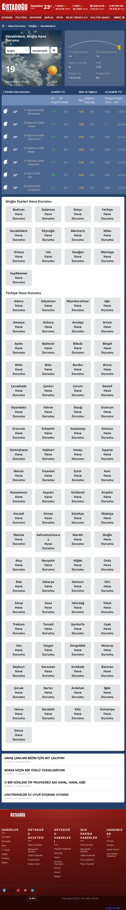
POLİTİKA (21, 17)
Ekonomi (6, 841)
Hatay (78, 454)
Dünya (57, 868)
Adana (19, 305)
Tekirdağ (78, 607)
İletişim (110, 845)
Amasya (19, 326)
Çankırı (48, 390)
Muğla (32, 26)
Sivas (48, 607)
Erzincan (107, 411)
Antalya (78, 326)
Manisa (19, 539)
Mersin (19, 475)
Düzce (19, 734)
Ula (48, 256)
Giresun (107, 433)
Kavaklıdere (46, 26)
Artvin (107, 326)
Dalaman (48, 214)
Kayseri (48, 496)
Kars (107, 475)
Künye (110, 841)
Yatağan (78, 256)
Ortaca (19, 256)
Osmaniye (107, 713)
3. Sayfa (6, 850)
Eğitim (5, 862)
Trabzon (19, 628)
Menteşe (107, 256)
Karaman (48, 671)
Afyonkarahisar (77, 305)
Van (19, 650)
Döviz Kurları (86, 845)
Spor (4, 845)
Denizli (107, 390)
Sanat (57, 857)
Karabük (48, 713)
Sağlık (5, 854)
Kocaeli (19, 518)
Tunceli (48, 628)
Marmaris (78, 235)
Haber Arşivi (34, 864)
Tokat (107, 607)
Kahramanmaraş (48, 541)
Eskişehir (48, 433)
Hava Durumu (15, 26)
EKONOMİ (35, 17)
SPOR (59, 17)
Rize (19, 586)
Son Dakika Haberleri (112, 855)
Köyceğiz (48, 235)
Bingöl (107, 348)
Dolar (60, 6)
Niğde (78, 565)
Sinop (19, 607)
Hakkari (48, 454)
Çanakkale (18, 390)
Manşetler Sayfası (33, 850)
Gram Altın (98, 6)
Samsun (78, 586)
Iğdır (107, 692)
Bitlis (19, 369)
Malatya (107, 518)
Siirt (107, 586)
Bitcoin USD (117, 6)
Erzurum (18, 433)
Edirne (48, 411)
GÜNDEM (7, 17)
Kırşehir (107, 496)
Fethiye (107, 214)
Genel (57, 872)
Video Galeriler (35, 855)
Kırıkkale (77, 671)
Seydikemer (18, 277)
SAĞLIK (48, 17)
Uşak (107, 628)
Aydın (19, 348)
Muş (19, 565)
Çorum (78, 390)
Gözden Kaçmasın (59, 862)
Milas (107, 235)
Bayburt (19, 671)
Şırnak (19, 692)
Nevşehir (48, 565)
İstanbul (48, 475)
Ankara (48, 326)
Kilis (78, 713)
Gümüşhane (19, 454)
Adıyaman (48, 305)
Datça (78, 214)
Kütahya (78, 518)
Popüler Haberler (62, 849)
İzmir (78, 475)
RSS (33, 898)
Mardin (78, 539)
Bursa (107, 369)
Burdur (78, 369)
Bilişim (57, 876)
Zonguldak (77, 650)
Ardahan (78, 692)
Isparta (107, 454)
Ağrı (107, 305)
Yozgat (48, 650)
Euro (77, 6)
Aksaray (107, 650)
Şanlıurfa (77, 628)
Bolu (48, 369)
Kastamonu (18, 496)
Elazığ (78, 411)
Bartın (48, 692)
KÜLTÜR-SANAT (100, 17)
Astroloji (58, 853)
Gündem (6, 837)
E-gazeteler (34, 859)
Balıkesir (48, 348)
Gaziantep (77, 433)
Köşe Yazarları (35, 845)
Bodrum (19, 214)
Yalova (19, 713)
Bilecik (78, 348)
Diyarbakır (18, 411)
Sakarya (48, 586)
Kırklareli (77, 496)
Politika (5, 858)
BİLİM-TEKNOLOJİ (76, 17)
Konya (48, 518)
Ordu (107, 565)
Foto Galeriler (87, 859)
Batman (107, 671)
